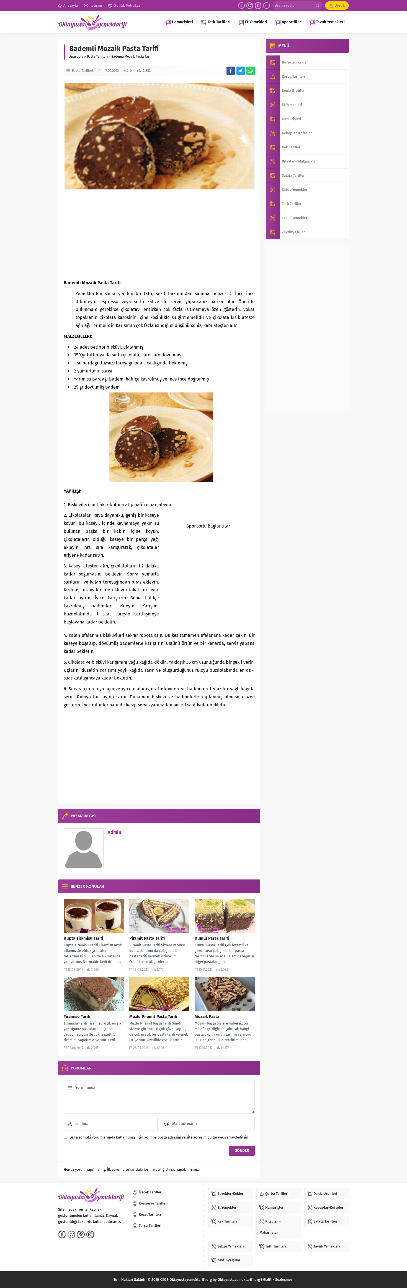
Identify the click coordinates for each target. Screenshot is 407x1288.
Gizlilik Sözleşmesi (278, 1279)
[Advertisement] (159, 234)
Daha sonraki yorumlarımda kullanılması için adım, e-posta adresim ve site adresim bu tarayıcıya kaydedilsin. (159, 1137)
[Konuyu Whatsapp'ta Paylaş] (250, 71)
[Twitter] (249, 5)
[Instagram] (266, 5)
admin (114, 832)
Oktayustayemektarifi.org (191, 1279)
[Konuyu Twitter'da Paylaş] (240, 71)
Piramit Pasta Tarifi (147, 938)
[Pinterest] (258, 5)
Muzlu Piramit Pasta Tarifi (153, 1016)
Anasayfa (76, 57)
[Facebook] (241, 5)
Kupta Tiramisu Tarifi (83, 938)
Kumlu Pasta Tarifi (212, 938)
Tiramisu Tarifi (77, 1016)
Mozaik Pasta (207, 1016)
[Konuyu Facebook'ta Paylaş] (230, 71)
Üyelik (339, 5)
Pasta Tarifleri (97, 57)
